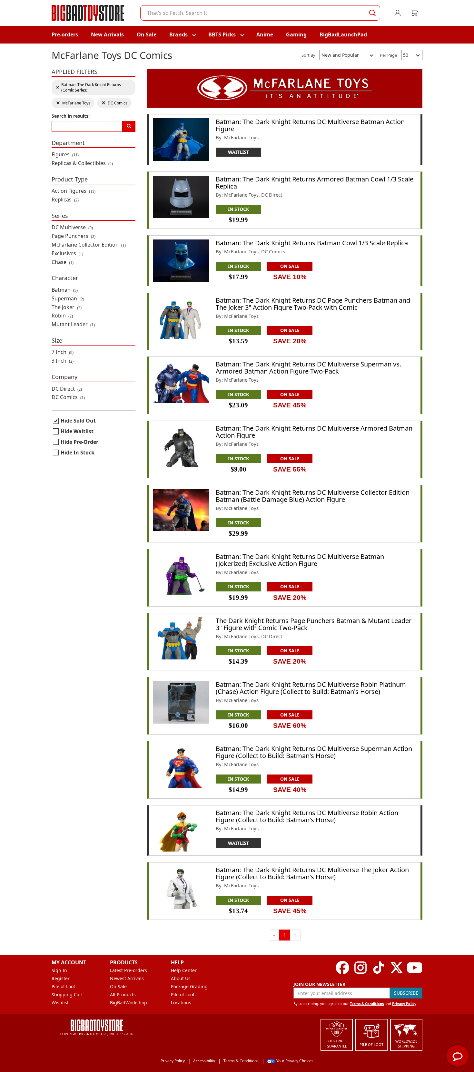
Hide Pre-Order (79, 441)
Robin (62, 315)
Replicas (65, 199)
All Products (123, 994)
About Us (181, 978)
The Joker (67, 307)
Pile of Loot (63, 986)
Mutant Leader (73, 324)
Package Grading (189, 986)
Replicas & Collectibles (82, 163)
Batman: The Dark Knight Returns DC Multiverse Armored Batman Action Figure (314, 432)
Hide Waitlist (77, 431)
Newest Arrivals (127, 978)
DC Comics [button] (114, 103)
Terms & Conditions (367, 1003)
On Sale (146, 34)
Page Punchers (73, 235)
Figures (65, 154)
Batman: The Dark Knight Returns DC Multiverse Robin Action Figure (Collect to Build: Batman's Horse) (307, 816)
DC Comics (68, 397)
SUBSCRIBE (406, 993)
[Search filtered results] (129, 126)
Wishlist (60, 1002)
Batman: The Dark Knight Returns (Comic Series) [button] (88, 87)
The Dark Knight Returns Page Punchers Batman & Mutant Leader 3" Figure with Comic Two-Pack (313, 624)
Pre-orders (65, 34)
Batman (65, 289)
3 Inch (63, 360)
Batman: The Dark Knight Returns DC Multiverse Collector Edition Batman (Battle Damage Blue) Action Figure (313, 496)
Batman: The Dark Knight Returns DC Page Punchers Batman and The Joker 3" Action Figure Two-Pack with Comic (313, 304)
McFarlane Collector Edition (89, 244)
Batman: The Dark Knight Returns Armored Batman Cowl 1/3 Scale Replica (314, 182)
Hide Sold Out (78, 420)
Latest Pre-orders (128, 970)
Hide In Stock (77, 452)
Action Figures (73, 190)
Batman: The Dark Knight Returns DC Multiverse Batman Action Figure (310, 125)
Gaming (296, 34)
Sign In (59, 970)
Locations (181, 1002)
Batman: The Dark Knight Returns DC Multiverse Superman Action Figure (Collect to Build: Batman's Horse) (314, 752)
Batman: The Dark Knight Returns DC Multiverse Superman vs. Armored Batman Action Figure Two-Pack (308, 367)
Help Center (184, 970)
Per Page (388, 55)
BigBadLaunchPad (343, 34)
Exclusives (67, 253)
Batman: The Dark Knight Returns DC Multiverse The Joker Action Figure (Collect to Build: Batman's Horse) (312, 873)
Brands (178, 34)
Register (61, 978)
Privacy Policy (404, 1003)
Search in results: (71, 116)
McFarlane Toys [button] (73, 103)
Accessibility (204, 1061)
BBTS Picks (222, 34)
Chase (63, 262)
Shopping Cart (67, 994)
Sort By (308, 55)
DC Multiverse (72, 227)
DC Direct (67, 388)
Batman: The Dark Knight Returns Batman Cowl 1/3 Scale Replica (312, 243)
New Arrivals (107, 34)
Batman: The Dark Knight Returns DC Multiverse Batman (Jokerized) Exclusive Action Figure (300, 560)
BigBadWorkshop (128, 1002)
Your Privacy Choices (294, 1061)
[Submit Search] (372, 13)
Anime (264, 34)
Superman (68, 298)
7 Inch (63, 352)
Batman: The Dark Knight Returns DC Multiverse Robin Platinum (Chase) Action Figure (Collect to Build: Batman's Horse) (311, 688)
